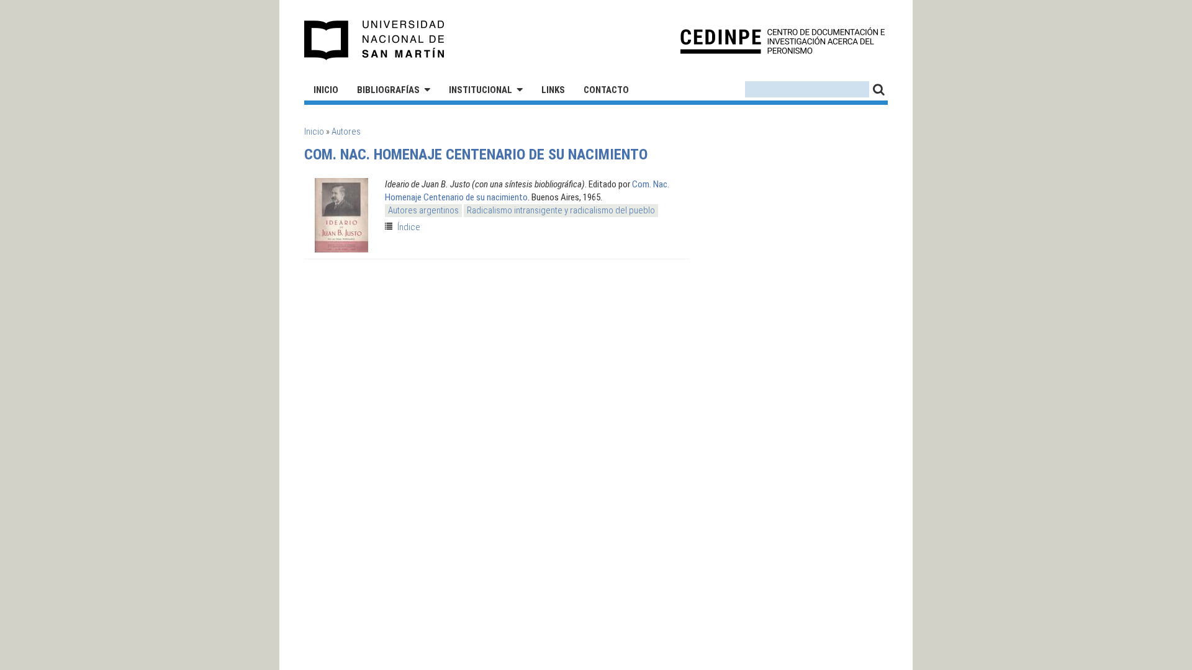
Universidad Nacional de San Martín (374, 40)
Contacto (606, 90)
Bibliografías (388, 90)
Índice (408, 227)
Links (553, 90)
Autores (346, 131)
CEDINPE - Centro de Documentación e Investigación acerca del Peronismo (782, 40)
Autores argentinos (423, 210)
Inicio (326, 90)
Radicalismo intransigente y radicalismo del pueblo (561, 210)
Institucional (480, 90)
